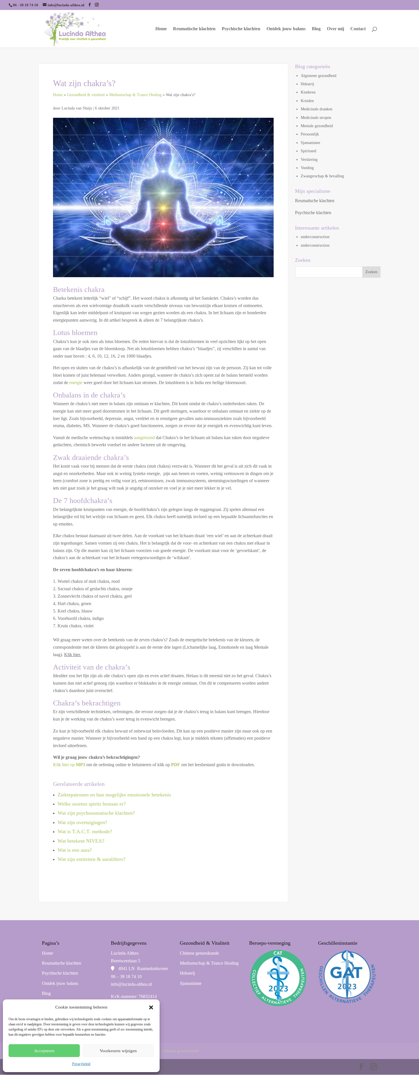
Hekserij (307, 84)
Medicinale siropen (316, 117)
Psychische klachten (241, 29)
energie (75, 382)
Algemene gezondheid (318, 76)
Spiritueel (308, 151)
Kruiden (307, 101)
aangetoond (144, 437)
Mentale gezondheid (317, 126)
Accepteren (44, 1050)
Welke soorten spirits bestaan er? (92, 804)
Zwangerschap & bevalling (322, 176)
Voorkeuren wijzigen (118, 1050)
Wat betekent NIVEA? (81, 841)
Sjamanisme (310, 143)
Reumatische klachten (194, 29)
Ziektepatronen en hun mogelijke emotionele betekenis (114, 795)
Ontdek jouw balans (286, 29)
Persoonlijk (310, 134)
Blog (316, 29)
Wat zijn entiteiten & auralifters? (91, 859)
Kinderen (308, 92)
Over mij (335, 29)
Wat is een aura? (75, 850)
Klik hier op (69, 764)
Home (161, 29)
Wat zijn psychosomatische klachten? (96, 813)
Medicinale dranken (316, 109)
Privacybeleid (81, 1064)
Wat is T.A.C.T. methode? (85, 831)
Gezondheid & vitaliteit (86, 95)
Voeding (307, 168)
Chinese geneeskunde (199, 953)
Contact (358, 29)
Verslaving (309, 159)
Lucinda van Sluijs (77, 108)
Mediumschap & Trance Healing (135, 95)
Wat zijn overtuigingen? (82, 822)
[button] (151, 1007)
